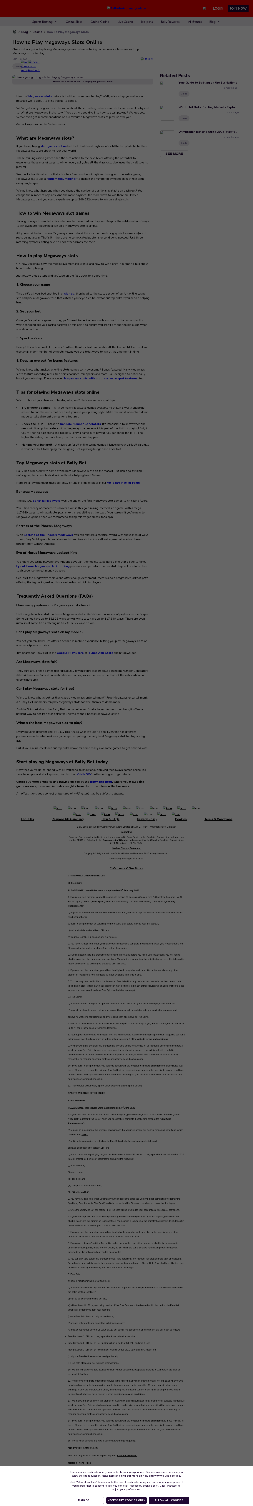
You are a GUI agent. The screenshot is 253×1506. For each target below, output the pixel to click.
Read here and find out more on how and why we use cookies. (141, 1475)
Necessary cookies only (126, 1500)
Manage (84, 1500)
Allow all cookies (169, 1500)
